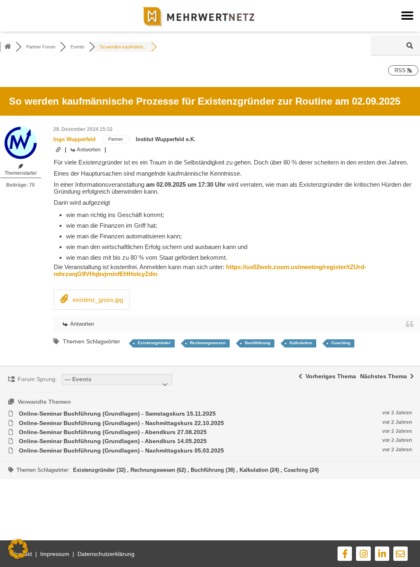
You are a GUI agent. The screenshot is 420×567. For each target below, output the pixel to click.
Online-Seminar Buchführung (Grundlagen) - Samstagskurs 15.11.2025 (117, 413)
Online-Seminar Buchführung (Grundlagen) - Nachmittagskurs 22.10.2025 (121, 423)
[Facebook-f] (345, 553)
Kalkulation (301, 343)
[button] (407, 15)
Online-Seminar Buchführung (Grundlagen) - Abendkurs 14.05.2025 (113, 441)
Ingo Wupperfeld (74, 139)
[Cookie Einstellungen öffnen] (18, 556)
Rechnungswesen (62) (158, 470)
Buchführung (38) (213, 470)
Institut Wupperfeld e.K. (166, 139)
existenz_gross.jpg (97, 299)
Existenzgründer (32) (100, 470)
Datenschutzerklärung (106, 554)
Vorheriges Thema (329, 376)
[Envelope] (400, 553)
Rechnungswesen (208, 343)
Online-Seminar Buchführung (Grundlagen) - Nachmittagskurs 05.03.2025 (121, 450)
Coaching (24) (301, 470)
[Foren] (8, 46)
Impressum (54, 554)
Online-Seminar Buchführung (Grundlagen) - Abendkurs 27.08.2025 (113, 432)
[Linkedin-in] (382, 553)
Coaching (340, 343)
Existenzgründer (154, 343)
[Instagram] (363, 553)
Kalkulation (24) (260, 470)
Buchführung (257, 343)
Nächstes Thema (385, 376)
